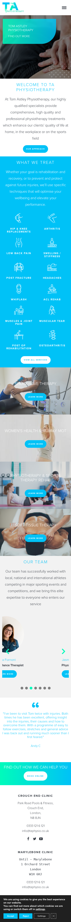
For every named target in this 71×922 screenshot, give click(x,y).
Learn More (35, 396)
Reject (26, 916)
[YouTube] (41, 839)
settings (40, 909)
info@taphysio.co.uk (35, 831)
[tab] (22, 688)
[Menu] (64, 7)
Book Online (35, 776)
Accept (10, 916)
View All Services (35, 360)
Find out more (19, 36)
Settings (42, 916)
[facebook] (28, 839)
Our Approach (35, 149)
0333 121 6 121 (36, 826)
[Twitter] (34, 839)
